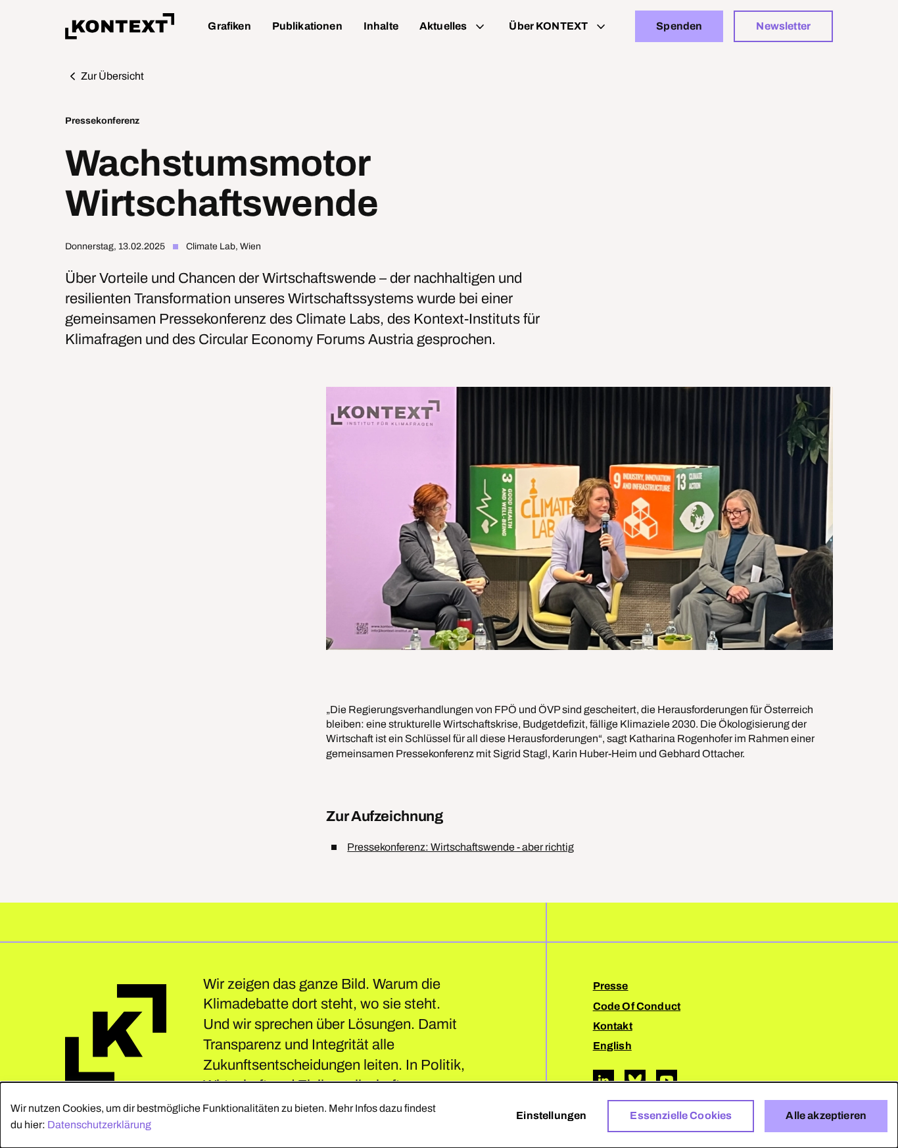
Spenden (679, 26)
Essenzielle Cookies (681, 1115)
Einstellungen (551, 1115)
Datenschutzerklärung (99, 1124)
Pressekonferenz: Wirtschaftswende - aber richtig (460, 847)
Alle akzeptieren (826, 1115)
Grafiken (229, 26)
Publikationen (307, 26)
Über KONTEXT (548, 26)
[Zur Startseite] (119, 26)
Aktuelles (443, 26)
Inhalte (381, 26)
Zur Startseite (115, 1035)
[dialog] (449, 1115)
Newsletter (783, 26)
